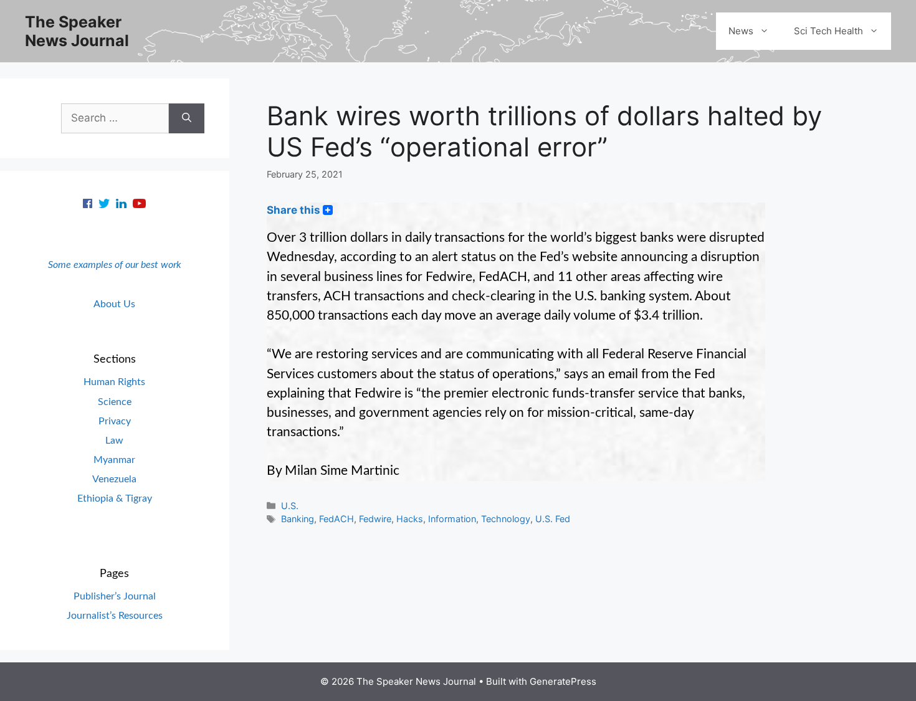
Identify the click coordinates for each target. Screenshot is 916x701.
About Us (114, 304)
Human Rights (114, 382)
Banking (297, 518)
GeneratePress (563, 681)
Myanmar (114, 460)
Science (114, 402)
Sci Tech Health (828, 31)
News (740, 31)
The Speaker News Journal (77, 31)
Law (114, 441)
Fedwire (375, 518)
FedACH (336, 518)
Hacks (409, 518)
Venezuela (114, 479)
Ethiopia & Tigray (114, 498)
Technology (505, 518)
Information (452, 518)
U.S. (289, 505)
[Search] (186, 118)
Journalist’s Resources (115, 616)
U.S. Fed (552, 518)
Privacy (114, 421)
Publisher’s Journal (115, 596)
